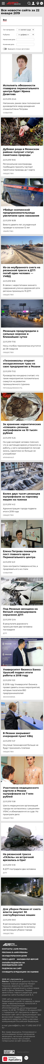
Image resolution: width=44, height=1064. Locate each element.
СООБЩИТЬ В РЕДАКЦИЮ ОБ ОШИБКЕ (20, 972)
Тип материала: (9, 30)
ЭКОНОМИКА (9, 697)
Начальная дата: (9, 39)
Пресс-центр (8, 959)
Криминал (8, 457)
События (7, 113)
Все (5, 20)
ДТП (5, 633)
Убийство (8, 231)
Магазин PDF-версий (27, 959)
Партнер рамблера (23, 1052)
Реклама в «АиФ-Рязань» (15, 952)
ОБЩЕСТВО (8, 173)
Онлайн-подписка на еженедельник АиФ (13, 964)
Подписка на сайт (12, 968)
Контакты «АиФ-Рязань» (14, 949)
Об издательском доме (14, 956)
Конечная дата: (8, 44)
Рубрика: (6, 35)
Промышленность (12, 388)
